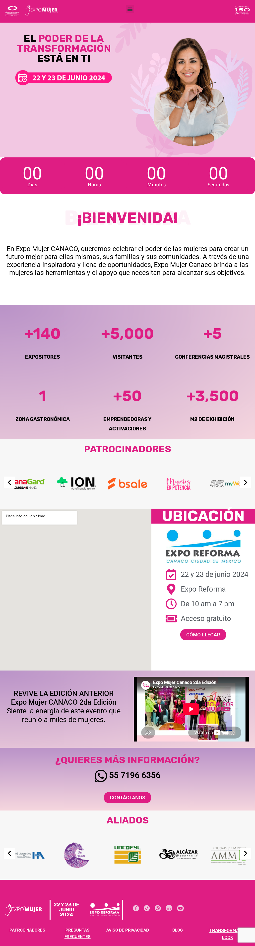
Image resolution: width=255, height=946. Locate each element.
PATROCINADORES (27, 930)
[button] (130, 9)
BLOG (177, 930)
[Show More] (25, 483)
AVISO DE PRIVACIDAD (127, 930)
